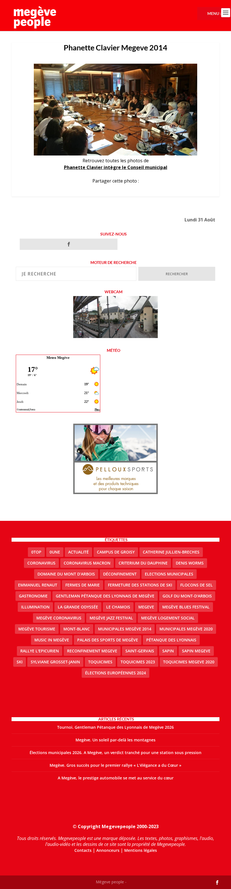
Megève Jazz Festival (111, 618)
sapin (168, 651)
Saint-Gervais (139, 651)
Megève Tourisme (36, 629)
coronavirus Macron (87, 563)
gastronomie (33, 596)
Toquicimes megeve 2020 (188, 661)
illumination (35, 607)
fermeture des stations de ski (140, 585)
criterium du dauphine (143, 563)
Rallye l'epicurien (39, 651)
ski (20, 661)
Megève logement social (168, 618)
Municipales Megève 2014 (124, 629)
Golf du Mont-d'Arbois (187, 596)
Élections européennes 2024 (115, 672)
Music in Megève (51, 640)
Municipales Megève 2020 (186, 629)
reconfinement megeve (92, 651)
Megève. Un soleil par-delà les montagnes (115, 740)
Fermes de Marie (82, 585)
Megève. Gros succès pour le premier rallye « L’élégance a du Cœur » (115, 765)
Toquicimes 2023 (138, 661)
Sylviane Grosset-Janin (55, 661)
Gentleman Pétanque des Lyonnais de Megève (105, 596)
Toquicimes (100, 661)
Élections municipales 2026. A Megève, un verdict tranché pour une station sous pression (115, 752)
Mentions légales (140, 850)
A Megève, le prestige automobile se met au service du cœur (116, 778)
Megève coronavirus (58, 618)
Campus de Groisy (116, 552)
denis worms (190, 563)
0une (55, 552)
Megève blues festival (186, 607)
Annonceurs (107, 850)
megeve (146, 607)
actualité (78, 552)
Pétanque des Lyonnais (171, 640)
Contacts (83, 850)
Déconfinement (120, 574)
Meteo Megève (58, 357)
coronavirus (41, 563)
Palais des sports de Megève (107, 640)
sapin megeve (196, 651)
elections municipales (169, 574)
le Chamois (118, 607)
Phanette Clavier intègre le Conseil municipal (115, 167)
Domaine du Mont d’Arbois (66, 574)
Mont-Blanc (76, 629)
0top (36, 552)
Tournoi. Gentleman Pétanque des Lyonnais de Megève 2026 (115, 727)
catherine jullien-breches (171, 552)
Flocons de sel (196, 585)
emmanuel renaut (37, 585)
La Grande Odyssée (78, 607)
